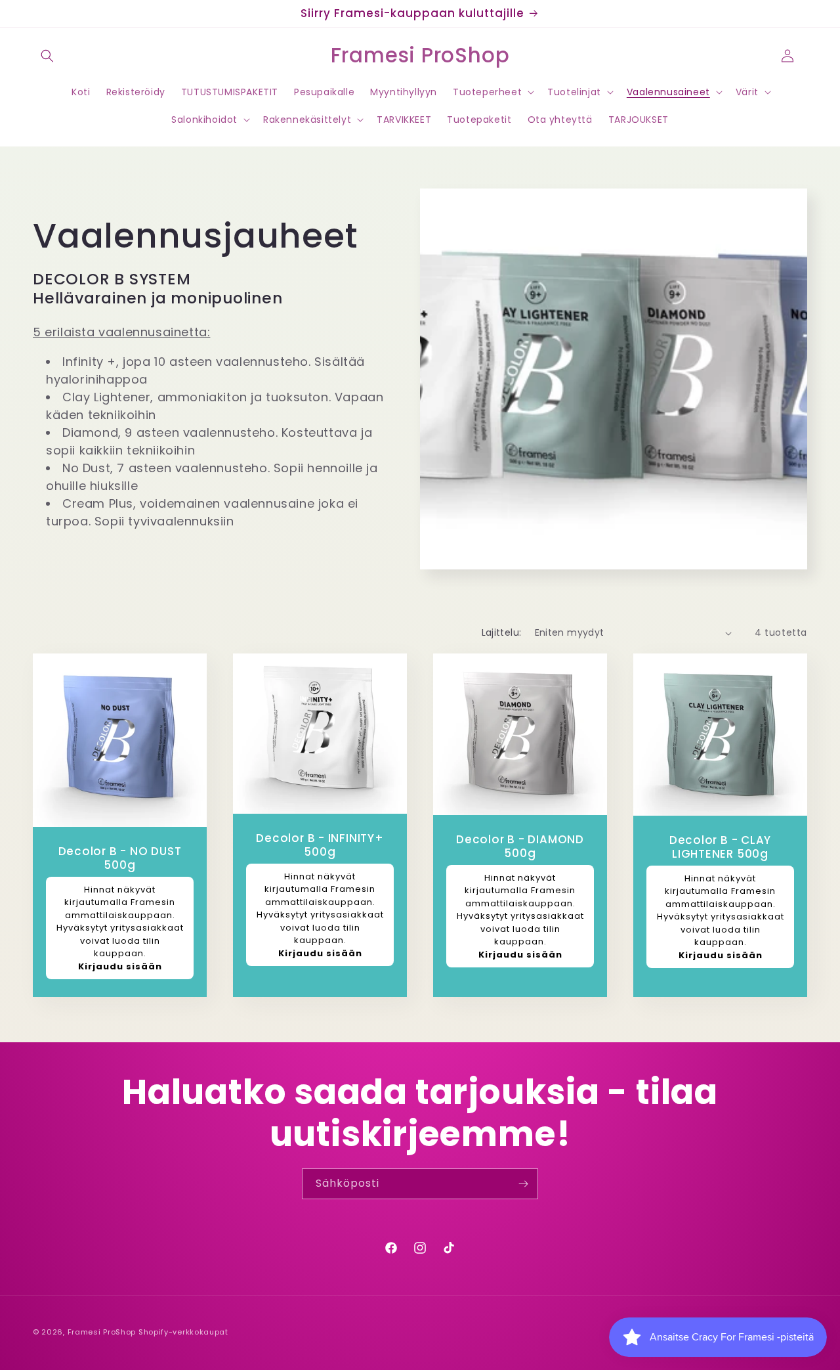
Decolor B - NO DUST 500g (120, 859)
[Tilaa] (523, 1183)
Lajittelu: (502, 632)
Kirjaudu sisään (120, 966)
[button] (47, 55)
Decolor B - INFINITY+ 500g (319, 845)
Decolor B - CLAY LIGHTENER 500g (720, 848)
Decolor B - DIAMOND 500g (520, 846)
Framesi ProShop (103, 1332)
